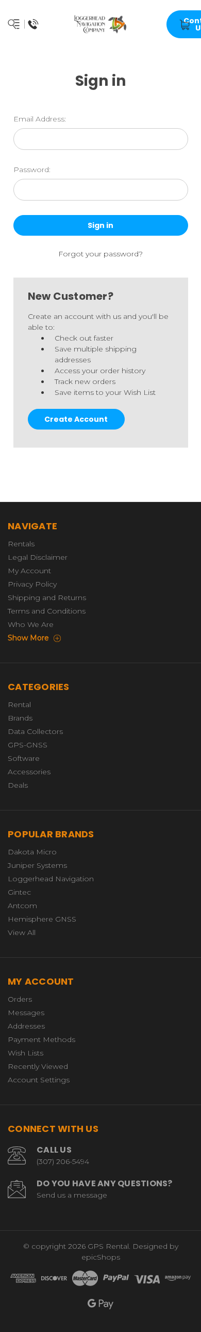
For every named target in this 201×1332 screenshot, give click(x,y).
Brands (20, 718)
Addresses (26, 1026)
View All (22, 932)
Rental (19, 704)
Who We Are (31, 624)
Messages (26, 1012)
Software (24, 758)
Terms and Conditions (47, 611)
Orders (20, 999)
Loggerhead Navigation (51, 878)
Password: (32, 169)
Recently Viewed (38, 1066)
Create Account (76, 419)
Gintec (19, 892)
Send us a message (72, 1195)
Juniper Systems (37, 865)
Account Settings (39, 1079)
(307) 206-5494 (63, 1161)
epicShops (100, 1257)
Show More (29, 637)
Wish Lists (25, 1053)
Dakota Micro (32, 851)
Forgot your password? (100, 253)
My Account (29, 570)
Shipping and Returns (47, 597)
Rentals (21, 543)
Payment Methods (41, 1039)
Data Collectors (35, 731)
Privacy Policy (32, 584)
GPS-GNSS (27, 744)
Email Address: (39, 119)
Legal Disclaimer (38, 557)
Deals (18, 785)
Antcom (22, 905)
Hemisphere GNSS (42, 919)
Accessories (29, 771)
